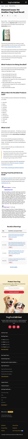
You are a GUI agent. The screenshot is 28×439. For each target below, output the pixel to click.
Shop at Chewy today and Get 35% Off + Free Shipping (6, 415)
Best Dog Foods (4, 336)
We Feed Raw (3, 397)
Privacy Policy (4, 428)
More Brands (4, 405)
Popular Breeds (4, 382)
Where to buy (7, 412)
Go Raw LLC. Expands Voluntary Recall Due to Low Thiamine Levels (16, 259)
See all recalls (13, 267)
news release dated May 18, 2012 (13, 47)
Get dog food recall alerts (7, 178)
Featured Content (5, 385)
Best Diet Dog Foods (5, 358)
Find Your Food (4, 332)
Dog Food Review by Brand (6, 369)
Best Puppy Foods (5, 355)
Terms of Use (15, 425)
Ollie (2, 395)
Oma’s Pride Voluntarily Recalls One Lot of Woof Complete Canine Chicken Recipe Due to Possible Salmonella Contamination (16, 244)
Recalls (6, 6)
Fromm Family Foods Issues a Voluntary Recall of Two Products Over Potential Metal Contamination (16, 236)
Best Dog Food (5, 339)
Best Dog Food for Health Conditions (8, 362)
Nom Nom (3, 402)
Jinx (2, 400)
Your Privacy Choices (17, 430)
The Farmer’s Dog (4, 392)
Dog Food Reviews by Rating (6, 371)
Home (2, 6)
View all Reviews (4, 376)
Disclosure (3, 425)
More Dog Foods (4, 349)
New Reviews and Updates (6, 374)
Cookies (3, 430)
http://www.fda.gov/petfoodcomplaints (14, 167)
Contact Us (15, 428)
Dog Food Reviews (5, 365)
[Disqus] (14, 201)
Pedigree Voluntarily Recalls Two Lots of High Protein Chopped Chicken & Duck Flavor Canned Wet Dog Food (16, 252)
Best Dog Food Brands (5, 389)
